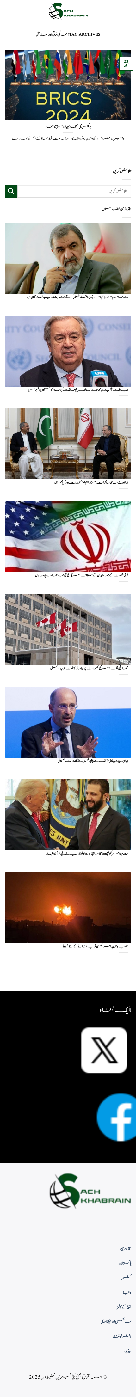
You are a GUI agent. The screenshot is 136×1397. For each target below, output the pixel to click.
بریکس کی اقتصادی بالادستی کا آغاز (68, 127)
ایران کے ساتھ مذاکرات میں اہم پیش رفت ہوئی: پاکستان (91, 483)
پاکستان (125, 1263)
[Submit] (11, 191)
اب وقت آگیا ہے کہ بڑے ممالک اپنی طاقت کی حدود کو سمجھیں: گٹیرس (78, 390)
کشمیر (126, 1277)
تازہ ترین (125, 1248)
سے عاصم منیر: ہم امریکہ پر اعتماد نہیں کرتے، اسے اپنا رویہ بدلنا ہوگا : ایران (77, 297)
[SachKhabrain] (68, 11)
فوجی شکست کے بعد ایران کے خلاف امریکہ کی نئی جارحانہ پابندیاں (81, 575)
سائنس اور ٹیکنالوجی (116, 1321)
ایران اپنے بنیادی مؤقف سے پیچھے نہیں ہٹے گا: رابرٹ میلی (93, 761)
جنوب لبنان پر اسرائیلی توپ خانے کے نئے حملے (95, 946)
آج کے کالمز (124, 1307)
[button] (127, 11)
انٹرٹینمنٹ (122, 1336)
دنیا (127, 1292)
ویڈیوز (127, 1351)
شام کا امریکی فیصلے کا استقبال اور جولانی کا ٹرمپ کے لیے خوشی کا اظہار (87, 854)
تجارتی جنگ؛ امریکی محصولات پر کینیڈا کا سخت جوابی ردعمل (89, 668)
